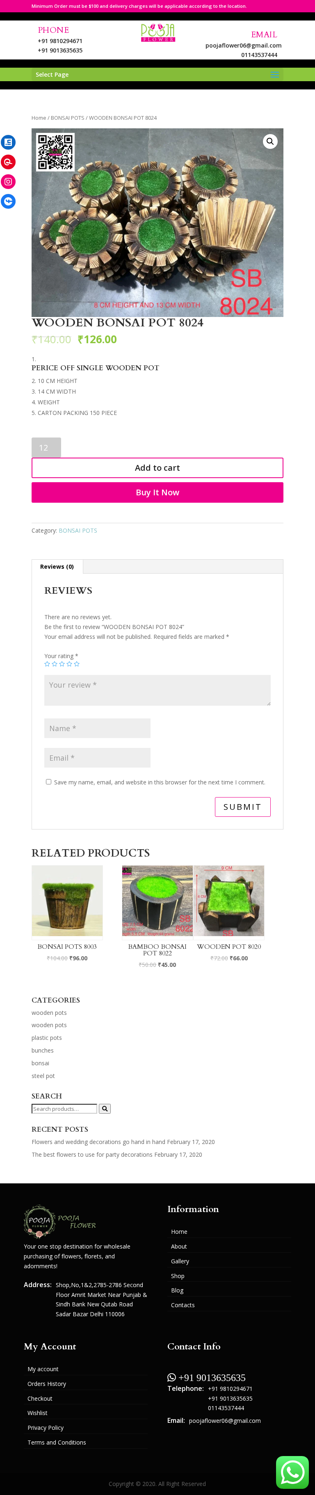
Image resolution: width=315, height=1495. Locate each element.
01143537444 (259, 54)
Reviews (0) (57, 566)
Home (39, 117)
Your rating (61, 656)
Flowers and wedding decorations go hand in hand (98, 1142)
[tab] (57, 567)
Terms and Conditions (56, 1442)
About (179, 1246)
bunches (43, 1050)
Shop (178, 1276)
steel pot (43, 1076)
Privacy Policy (45, 1427)
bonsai (40, 1063)
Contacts (183, 1305)
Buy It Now (157, 492)
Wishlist (37, 1413)
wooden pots (49, 1012)
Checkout (39, 1398)
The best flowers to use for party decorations (92, 1154)
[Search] (105, 1109)
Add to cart (157, 467)
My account (43, 1369)
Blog (177, 1290)
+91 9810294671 (60, 41)
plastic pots (47, 1037)
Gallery (180, 1261)
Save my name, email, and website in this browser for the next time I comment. (159, 782)
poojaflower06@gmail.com (243, 45)
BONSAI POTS (67, 117)
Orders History (46, 1384)
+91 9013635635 (60, 50)
